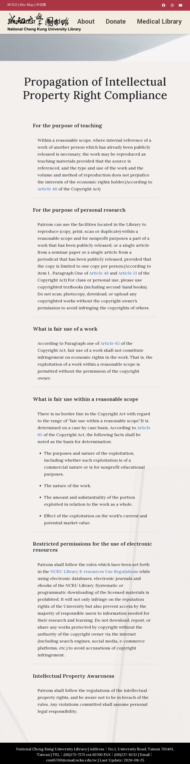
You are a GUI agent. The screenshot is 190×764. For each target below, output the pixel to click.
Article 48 (99, 273)
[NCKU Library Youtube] (180, 5)
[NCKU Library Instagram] (172, 5)
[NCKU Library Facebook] (164, 5)
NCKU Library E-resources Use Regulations (94, 571)
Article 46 (47, 189)
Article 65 (110, 343)
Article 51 (127, 273)
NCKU (12, 5)
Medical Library (159, 21)
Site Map (27, 5)
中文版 (41, 5)
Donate (116, 21)
